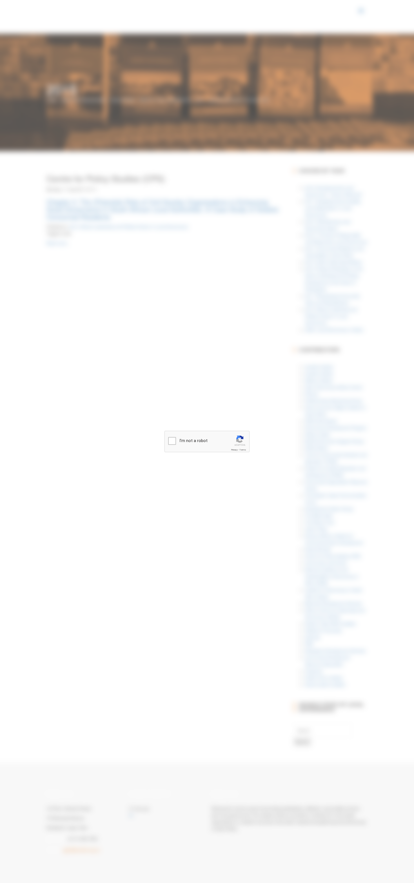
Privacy (234, 450)
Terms (242, 450)
